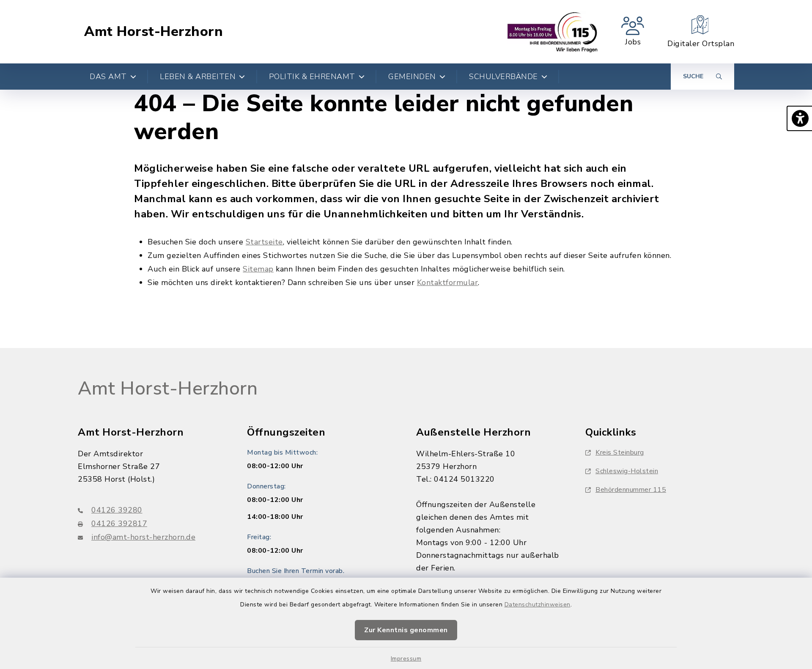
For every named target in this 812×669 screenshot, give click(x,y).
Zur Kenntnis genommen (406, 630)
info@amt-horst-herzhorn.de (143, 537)
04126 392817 (119, 523)
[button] (799, 118)
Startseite (264, 242)
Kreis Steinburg (619, 452)
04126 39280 (117, 510)
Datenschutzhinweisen (538, 604)
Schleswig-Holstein (626, 471)
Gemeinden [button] (412, 76)
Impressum (406, 659)
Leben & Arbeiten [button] (198, 76)
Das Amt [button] (108, 76)
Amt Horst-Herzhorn (153, 32)
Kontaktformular (447, 282)
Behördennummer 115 (630, 489)
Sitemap (258, 269)
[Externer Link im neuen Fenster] (552, 32)
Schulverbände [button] (503, 76)
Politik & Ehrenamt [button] (312, 76)
